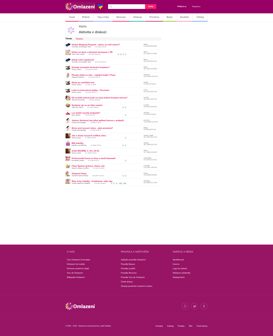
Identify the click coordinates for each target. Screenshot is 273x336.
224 (124, 183)
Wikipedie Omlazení (76, 277)
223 (120, 183)
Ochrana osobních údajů (78, 268)
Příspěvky (79, 38)
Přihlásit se (181, 7)
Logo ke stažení (180, 268)
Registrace (196, 7)
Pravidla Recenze (129, 273)
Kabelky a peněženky (79, 145)
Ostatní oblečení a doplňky (81, 183)
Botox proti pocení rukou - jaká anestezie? (92, 128)
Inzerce (176, 264)
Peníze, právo (76, 69)
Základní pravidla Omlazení (133, 259)
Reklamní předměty (181, 273)
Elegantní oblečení (78, 77)
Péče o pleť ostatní (78, 54)
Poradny (181, 326)
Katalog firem (179, 277)
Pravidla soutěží (128, 268)
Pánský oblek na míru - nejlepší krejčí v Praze (93, 75)
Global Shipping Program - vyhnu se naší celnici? (96, 44)
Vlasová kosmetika (78, 100)
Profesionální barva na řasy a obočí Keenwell (93, 158)
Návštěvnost (178, 259)
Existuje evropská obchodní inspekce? (91, 67)
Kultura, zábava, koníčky (80, 168)
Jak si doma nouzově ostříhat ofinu (89, 135)
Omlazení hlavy (79, 173)
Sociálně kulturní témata (80, 175)
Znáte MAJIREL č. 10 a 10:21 (85, 151)
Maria (82, 26)
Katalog (170, 326)
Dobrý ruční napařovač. (83, 60)
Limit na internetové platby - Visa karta (90, 90)
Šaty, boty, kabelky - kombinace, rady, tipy (92, 181)
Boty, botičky (76, 115)
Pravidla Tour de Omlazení (133, 277)
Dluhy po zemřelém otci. (83, 82)
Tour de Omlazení (75, 273)
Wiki (190, 326)
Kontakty (159, 326)
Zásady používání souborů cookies (136, 286)
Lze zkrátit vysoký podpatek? (86, 113)
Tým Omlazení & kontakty (78, 259)
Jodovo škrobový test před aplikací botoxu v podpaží (98, 120)
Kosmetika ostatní (78, 160)
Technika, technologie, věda (81, 47)
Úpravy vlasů (76, 138)
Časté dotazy (127, 281)
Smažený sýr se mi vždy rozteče (87, 105)
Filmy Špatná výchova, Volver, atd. (88, 166)
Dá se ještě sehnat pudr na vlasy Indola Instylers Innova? (100, 98)
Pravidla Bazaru (128, 264)
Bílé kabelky (77, 143)
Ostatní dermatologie (79, 122)
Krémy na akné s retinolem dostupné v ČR (92, 52)
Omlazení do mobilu (76, 264)
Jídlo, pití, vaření (77, 107)
